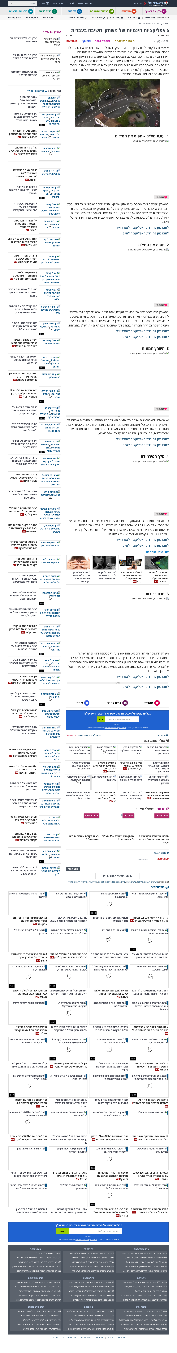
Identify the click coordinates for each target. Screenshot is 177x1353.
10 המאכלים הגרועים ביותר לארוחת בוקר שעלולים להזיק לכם (146, 1266)
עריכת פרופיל (48, 17)
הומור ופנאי (132, 17)
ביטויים (133, 882)
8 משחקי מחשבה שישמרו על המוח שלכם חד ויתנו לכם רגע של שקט (90, 1311)
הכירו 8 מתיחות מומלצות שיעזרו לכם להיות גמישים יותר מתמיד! (39, 1324)
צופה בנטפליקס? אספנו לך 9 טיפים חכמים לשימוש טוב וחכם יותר (91, 1324)
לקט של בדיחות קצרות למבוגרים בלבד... (47, 1253)
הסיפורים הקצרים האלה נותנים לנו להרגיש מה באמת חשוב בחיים (38, 1300)
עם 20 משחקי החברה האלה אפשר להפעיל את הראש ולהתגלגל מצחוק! (36, 1266)
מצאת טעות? (71, 735)
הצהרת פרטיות (69, 1337)
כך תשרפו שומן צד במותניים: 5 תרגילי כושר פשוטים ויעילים (41, 1315)
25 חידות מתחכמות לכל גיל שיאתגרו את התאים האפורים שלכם (39, 1262)
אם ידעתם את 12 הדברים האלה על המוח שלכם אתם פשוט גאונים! (91, 1329)
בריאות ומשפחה (99, 11)
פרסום (55, 1337)
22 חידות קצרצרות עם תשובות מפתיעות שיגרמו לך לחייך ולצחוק (39, 1271)
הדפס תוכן (161, 735)
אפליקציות (93, 882)
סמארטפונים (110, 882)
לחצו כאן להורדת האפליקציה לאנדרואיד (142, 227)
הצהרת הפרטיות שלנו (111, 728)
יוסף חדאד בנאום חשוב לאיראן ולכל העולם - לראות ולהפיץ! (41, 1320)
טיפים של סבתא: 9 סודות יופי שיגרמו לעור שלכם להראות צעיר (92, 1257)
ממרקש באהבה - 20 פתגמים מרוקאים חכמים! (151, 1291)
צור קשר (56, 3)
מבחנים (160, 808)
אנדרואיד (84, 882)
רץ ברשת (149, 17)
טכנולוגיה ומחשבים (76, 17)
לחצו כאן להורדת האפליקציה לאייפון (145, 233)
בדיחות (72, 11)
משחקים (154, 882)
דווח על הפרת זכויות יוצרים (89, 735)
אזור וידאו (138, 3)
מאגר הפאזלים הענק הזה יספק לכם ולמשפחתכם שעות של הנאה (38, 1257)
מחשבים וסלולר (143, 23)
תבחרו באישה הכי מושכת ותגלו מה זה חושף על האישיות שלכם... (39, 1295)
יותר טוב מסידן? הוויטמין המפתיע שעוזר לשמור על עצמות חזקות (144, 1253)
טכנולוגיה (156, 23)
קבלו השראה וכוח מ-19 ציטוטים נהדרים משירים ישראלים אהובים (144, 1315)
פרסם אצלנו (83, 3)
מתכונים (126, 11)
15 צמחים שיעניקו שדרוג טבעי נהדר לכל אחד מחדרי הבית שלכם (91, 1291)
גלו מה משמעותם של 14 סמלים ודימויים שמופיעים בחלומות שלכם (38, 1286)
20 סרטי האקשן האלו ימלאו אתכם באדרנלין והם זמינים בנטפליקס (144, 1324)
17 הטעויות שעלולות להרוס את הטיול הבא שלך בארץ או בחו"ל (92, 1295)
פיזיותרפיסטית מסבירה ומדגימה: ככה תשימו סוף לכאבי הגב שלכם (144, 1295)
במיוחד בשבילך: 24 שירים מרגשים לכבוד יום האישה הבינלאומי (145, 1329)
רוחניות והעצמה (18, 11)
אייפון (128, 882)
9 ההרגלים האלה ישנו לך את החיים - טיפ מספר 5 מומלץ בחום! (145, 1286)
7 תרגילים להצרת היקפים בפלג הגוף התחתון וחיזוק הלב (42, 1329)
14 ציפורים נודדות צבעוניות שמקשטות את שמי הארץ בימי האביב (91, 1286)
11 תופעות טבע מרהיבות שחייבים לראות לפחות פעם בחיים (93, 1300)
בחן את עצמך (153, 11)
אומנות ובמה (97, 17)
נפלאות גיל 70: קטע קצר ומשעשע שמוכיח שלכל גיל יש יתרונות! (145, 1282)
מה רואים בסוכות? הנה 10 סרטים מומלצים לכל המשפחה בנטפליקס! (143, 1320)
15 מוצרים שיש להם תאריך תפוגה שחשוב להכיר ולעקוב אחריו (92, 1271)
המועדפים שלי (14, 17)
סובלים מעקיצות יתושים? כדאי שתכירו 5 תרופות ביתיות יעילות (92, 1262)
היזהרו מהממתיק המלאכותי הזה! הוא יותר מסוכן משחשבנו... (146, 1257)
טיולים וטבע (115, 17)
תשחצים (101, 882)
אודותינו (99, 1337)
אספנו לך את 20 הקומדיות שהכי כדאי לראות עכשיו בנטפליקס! (145, 1311)
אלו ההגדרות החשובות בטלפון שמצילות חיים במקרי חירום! (94, 1315)
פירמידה (140, 882)
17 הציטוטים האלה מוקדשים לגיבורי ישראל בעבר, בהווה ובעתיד (39, 1311)
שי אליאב (160, 35)
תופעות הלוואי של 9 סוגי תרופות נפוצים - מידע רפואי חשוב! (146, 1262)
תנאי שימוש (122, 728)
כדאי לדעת (45, 11)
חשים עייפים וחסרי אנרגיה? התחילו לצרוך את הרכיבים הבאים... (145, 1271)
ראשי (167, 23)
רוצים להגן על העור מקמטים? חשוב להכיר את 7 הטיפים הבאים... (91, 1266)
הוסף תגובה (73, 869)
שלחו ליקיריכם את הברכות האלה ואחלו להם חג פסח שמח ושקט (39, 1282)
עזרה (69, 3)
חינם (118, 882)
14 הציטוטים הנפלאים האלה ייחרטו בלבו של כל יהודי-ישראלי (40, 1291)
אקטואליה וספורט (36, 1307)
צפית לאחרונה (32, 17)
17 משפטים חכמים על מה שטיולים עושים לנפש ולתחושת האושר (91, 1282)
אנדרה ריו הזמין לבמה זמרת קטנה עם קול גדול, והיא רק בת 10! (145, 1300)
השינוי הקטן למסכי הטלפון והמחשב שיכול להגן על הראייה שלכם (91, 1320)
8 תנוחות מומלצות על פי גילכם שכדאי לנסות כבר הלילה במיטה (92, 1253)
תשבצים (147, 882)
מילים (123, 882)
